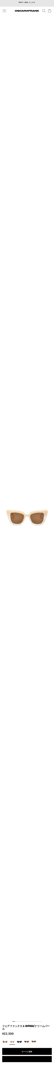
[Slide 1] (13, 1021)
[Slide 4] (23, 1021)
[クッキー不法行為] (5, 1042)
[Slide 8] (37, 1021)
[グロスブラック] (19, 1042)
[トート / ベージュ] (34, 1042)
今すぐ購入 (27, 1059)
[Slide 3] (20, 1021)
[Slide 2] (17, 1021)
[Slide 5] (27, 1021)
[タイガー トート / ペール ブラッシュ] (26, 1042)
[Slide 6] (30, 1021)
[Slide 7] (33, 1021)
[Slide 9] (40, 1021)
